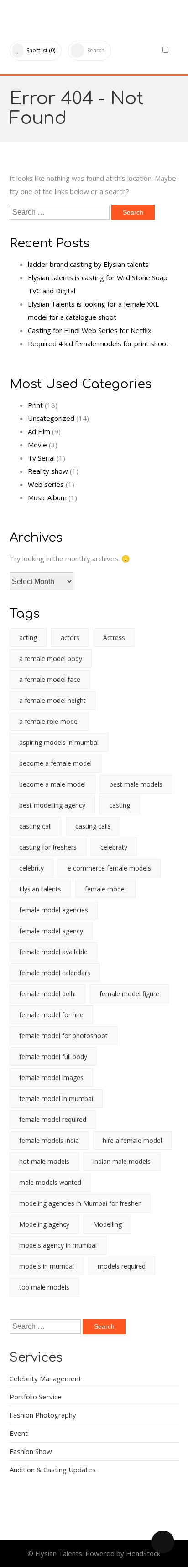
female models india (49, 1140)
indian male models (122, 1161)
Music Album (47, 497)
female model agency (51, 931)
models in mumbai (46, 1266)
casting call (35, 826)
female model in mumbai (56, 1098)
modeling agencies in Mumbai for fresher (80, 1203)
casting (119, 805)
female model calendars (54, 972)
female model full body (53, 1056)
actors (70, 637)
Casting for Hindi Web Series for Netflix (89, 330)
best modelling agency (52, 805)
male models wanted (50, 1182)
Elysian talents (40, 889)
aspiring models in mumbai (59, 742)
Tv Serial (41, 457)
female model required (52, 1119)
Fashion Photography (43, 1414)
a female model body (50, 658)
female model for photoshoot (63, 1035)
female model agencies (53, 910)
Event (19, 1433)
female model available (53, 951)
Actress (114, 637)
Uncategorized (51, 418)
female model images (51, 1077)
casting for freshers (48, 847)
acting (28, 637)
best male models (136, 784)
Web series (46, 484)
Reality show (48, 471)
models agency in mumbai (58, 1245)
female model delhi (47, 993)
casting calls (93, 826)
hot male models (44, 1161)
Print (35, 405)
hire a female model (132, 1140)
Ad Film (39, 431)
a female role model (49, 721)
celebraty (113, 847)
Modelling (107, 1224)
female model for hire (51, 1014)
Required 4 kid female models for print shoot (98, 343)
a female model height (52, 700)
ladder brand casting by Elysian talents (88, 264)
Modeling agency (44, 1224)
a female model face (49, 679)
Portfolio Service (36, 1396)
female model (105, 889)
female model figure (129, 993)
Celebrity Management (45, 1378)
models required (122, 1266)
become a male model (52, 784)
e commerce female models (109, 868)
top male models (44, 1287)
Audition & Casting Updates (53, 1469)
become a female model (55, 763)
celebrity (31, 868)
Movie (37, 444)
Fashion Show (31, 1451)
